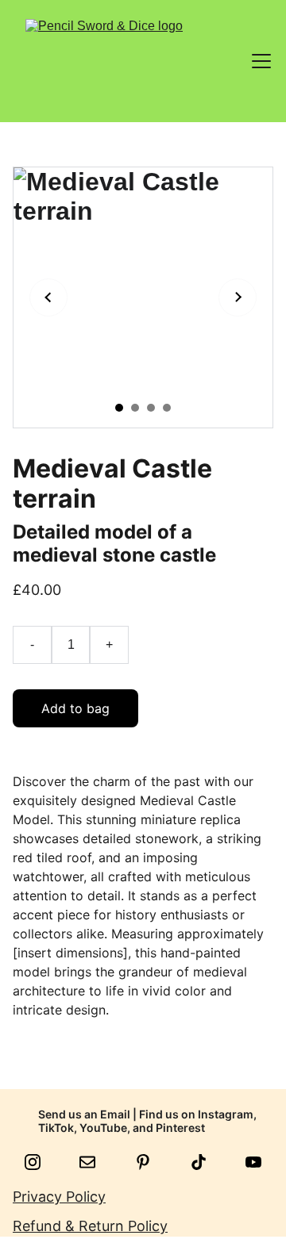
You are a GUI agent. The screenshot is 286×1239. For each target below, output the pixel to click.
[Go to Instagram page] (40, 1162)
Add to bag (75, 708)
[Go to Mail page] (95, 1162)
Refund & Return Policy (90, 1226)
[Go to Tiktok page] (206, 1162)
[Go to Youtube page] (253, 1162)
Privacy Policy (59, 1196)
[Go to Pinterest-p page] (151, 1162)
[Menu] (261, 61)
